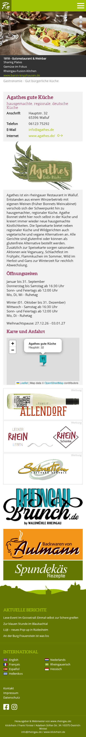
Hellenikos (16, 674)
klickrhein (10, 725)
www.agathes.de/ (42, 135)
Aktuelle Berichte (25, 609)
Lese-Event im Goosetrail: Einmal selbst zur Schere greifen (40, 618)
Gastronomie (12, 81)
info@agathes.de (41, 129)
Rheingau (5, 5)
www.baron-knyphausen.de (22, 75)
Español (14, 669)
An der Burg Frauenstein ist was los (26, 636)
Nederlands (57, 660)
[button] (43, 360)
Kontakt (8, 688)
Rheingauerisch (60, 664)
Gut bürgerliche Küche (42, 81)
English (13, 660)
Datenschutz (11, 697)
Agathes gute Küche (30, 97)
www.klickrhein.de (54, 731)
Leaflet (23, 383)
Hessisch (56, 669)
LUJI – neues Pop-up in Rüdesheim (25, 630)
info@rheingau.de (31, 731)
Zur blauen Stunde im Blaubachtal (25, 624)
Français (14, 664)
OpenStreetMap (54, 383)
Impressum (10, 693)
